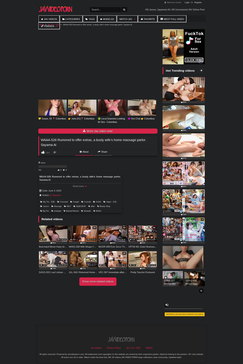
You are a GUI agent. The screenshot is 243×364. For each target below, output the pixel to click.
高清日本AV (81, 206)
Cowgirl (76, 202)
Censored (64, 202)
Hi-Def (98, 202)
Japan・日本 (111, 202)
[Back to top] (234, 355)
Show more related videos (98, 281)
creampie (57, 211)
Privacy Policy (114, 348)
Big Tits (46, 211)
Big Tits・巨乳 (49, 202)
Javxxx (46, 206)
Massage (58, 206)
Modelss (108, 19)
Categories (72, 19)
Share (104, 152)
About (85, 152)
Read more (78, 186)
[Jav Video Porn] (55, 9)
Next (201, 278)
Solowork (87, 211)
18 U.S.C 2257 (133, 348)
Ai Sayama (55, 195)
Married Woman (72, 211)
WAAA (98, 211)
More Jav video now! (99, 131)
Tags (92, 19)
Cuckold (87, 202)
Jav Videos (50, 19)
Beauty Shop (105, 206)
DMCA (149, 348)
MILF (69, 206)
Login (187, 2)
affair (93, 206)
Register (198, 2)
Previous (166, 278)
